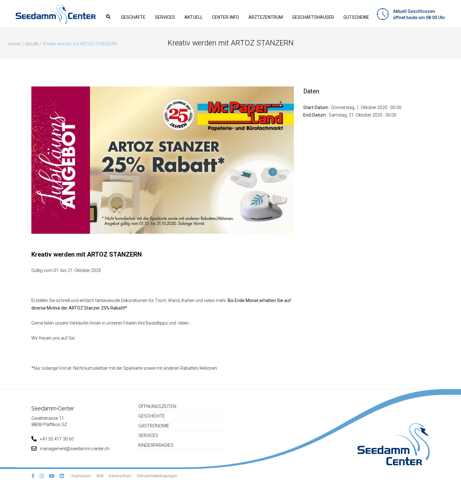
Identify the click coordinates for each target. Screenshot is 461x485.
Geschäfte (133, 17)
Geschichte (151, 416)
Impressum (81, 476)
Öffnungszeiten (157, 406)
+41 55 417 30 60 (57, 438)
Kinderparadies (155, 445)
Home (14, 43)
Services (165, 17)
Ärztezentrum (265, 17)
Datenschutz (120, 476)
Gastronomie (153, 425)
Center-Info (225, 17)
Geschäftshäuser (313, 17)
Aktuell (193, 17)
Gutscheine (356, 17)
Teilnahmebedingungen (156, 476)
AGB (100, 476)
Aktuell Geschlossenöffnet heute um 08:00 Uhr (419, 14)
